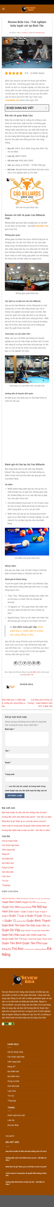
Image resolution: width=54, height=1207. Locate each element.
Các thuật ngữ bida (10, 845)
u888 (26, 1198)
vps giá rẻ (10, 1136)
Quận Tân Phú (32, 943)
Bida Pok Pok (24, 898)
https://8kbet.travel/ (14, 1198)
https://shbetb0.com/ (34, 1201)
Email (8, 763)
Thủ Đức (18, 949)
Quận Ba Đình (21, 921)
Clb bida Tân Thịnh (34, 898)
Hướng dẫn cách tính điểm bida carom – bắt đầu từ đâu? (27, 817)
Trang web (9, 774)
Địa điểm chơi (35, 672)
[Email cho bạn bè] (29, 663)
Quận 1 (17, 911)
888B (22, 1201)
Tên (7, 751)
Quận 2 (24, 911)
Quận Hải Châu (10, 934)
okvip (46, 1201)
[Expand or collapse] (46, 108)
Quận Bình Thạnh (38, 920)
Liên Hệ (11, 1120)
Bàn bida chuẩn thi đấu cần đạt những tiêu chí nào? (24, 812)
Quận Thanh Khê (30, 939)
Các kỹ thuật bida (9, 841)
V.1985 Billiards (29, 949)
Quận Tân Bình (12, 943)
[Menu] (3, 9)
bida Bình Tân (42, 226)
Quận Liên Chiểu (28, 935)
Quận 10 (41, 915)
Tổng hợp (6, 885)
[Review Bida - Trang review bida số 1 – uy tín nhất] (28, 9)
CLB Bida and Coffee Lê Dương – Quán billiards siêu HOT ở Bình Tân (40, 703)
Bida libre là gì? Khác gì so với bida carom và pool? (24, 821)
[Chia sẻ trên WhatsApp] (16, 663)
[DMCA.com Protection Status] (8, 1023)
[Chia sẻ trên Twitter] (25, 663)
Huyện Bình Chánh (11, 902)
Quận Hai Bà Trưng (28, 930)
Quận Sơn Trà (15, 938)
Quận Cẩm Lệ (42, 925)
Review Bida (40, 33)
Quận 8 (22, 915)
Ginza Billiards (45, 898)
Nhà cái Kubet (41, 1198)
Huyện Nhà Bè (25, 907)
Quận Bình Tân (28, 675)
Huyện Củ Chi (29, 902)
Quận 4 (38, 912)
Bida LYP (5, 898)
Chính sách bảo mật (16, 1115)
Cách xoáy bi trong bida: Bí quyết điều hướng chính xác (25, 826)
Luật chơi (6, 876)
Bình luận (10, 729)
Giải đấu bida (7, 872)
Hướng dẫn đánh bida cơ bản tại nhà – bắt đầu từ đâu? (26, 830)
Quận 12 (10, 920)
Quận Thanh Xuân (44, 939)
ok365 (31, 1198)
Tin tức (5, 881)
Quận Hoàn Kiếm (43, 931)
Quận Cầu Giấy (27, 925)
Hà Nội (37, 907)
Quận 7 (14, 915)
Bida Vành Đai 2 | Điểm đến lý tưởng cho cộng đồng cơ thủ (26, 631)
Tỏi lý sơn (42, 1204)
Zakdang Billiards (40, 949)
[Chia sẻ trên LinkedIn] (38, 663)
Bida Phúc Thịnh (14, 898)
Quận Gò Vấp (11, 930)
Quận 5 (44, 912)
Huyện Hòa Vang (41, 902)
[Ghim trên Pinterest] (34, 663)
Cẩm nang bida (8, 849)
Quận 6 (5, 916)
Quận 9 (31, 915)
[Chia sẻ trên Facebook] (20, 663)
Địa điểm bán (7, 858)
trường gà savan (15, 1204)
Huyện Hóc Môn (11, 906)
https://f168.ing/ (11, 1201)
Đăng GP (6, 854)
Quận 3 (31, 911)
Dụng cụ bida (7, 867)
